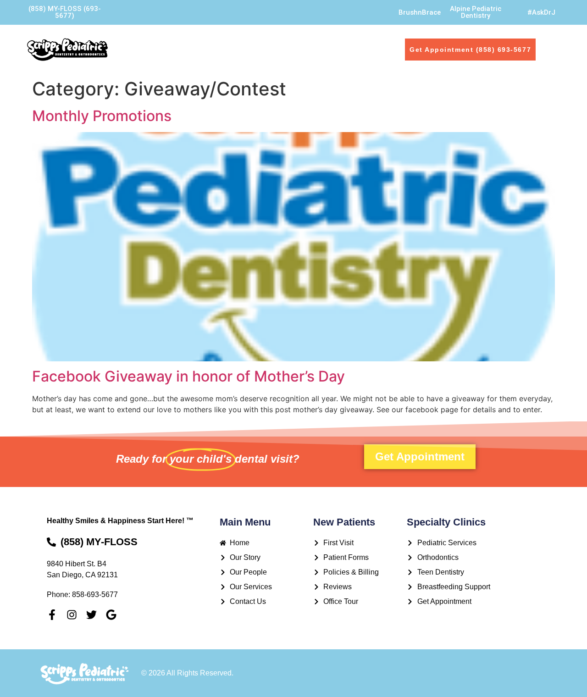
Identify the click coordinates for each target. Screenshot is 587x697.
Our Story (169, 43)
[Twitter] (91, 614)
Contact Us (139, 56)
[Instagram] (71, 614)
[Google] (111, 614)
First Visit (348, 43)
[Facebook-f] (52, 614)
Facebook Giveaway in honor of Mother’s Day (188, 376)
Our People (222, 43)
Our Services (292, 43)
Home (126, 43)
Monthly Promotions (102, 116)
